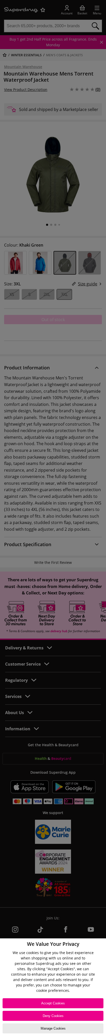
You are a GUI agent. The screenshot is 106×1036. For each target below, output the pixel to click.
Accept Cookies (53, 1003)
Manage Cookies (53, 1028)
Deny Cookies (53, 1016)
